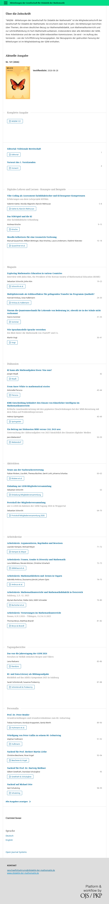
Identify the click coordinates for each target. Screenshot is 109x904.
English (9, 840)
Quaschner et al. (18, 245)
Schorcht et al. (17, 286)
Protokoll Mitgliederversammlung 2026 (28, 515)
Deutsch (9, 835)
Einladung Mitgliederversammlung (26, 494)
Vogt (13, 342)
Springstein (16, 421)
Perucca (14, 395)
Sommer (15, 322)
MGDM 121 (16, 121)
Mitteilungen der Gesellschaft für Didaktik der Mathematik (37, 3)
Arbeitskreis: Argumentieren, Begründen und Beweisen (35, 543)
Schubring (15, 793)
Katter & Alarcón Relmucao (22, 208)
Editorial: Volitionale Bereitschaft (24, 148)
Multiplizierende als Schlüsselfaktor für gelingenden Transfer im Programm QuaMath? (51, 294)
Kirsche (14, 229)
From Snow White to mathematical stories (28, 386)
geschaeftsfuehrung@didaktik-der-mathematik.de (31, 870)
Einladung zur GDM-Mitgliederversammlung (29, 486)
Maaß (13, 378)
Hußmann (15, 744)
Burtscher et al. (17, 605)
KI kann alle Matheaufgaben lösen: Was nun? (29, 370)
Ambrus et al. (17, 584)
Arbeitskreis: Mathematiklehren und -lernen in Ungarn (34, 575)
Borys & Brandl (17, 626)
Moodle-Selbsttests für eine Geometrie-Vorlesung (32, 237)
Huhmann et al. (18, 727)
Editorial (14, 154)
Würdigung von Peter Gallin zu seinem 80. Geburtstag (34, 735)
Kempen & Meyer (18, 551)
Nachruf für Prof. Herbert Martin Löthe (27, 751)
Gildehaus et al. (17, 568)
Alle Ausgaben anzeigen (17, 801)
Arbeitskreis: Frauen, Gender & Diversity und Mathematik (36, 559)
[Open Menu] (6, 3)
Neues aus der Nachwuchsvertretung (25, 469)
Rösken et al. (16, 478)
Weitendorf (16, 442)
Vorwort (14, 168)
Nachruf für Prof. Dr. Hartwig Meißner (26, 768)
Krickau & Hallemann (20, 302)
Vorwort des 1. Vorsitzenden (21, 162)
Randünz (15, 666)
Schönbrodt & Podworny (22, 687)
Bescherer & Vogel (19, 760)
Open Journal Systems (16, 852)
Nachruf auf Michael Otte (19, 784)
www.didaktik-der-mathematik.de (23, 873)
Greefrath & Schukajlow (21, 776)
